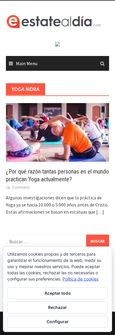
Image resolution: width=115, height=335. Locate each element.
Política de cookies (80, 278)
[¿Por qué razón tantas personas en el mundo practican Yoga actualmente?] (57, 132)
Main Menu (26, 63)
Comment (20, 187)
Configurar (58, 321)
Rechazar (57, 307)
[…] (99, 212)
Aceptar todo (58, 293)
